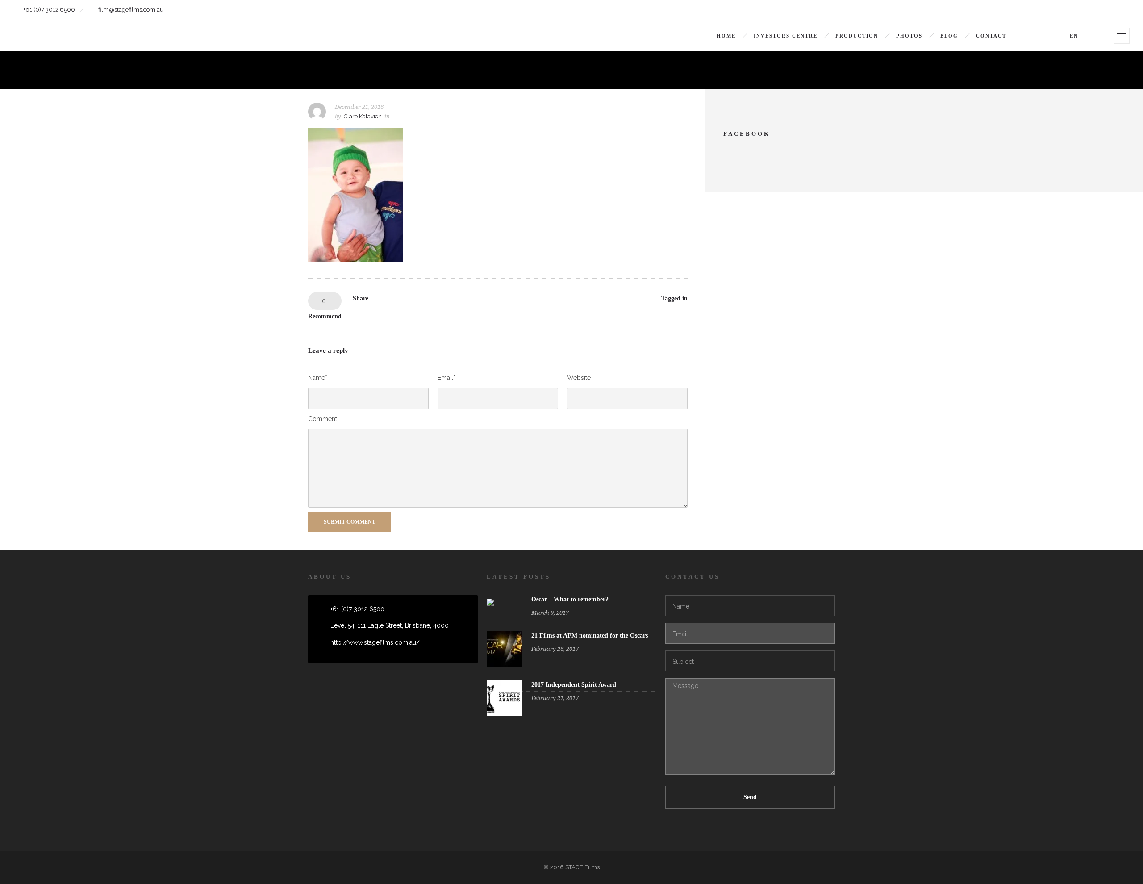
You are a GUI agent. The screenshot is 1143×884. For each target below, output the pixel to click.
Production (856, 35)
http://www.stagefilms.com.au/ (375, 642)
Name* (317, 377)
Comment (322, 418)
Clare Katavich (363, 116)
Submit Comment (349, 522)
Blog (949, 35)
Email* (446, 377)
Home (726, 35)
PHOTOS (909, 35)
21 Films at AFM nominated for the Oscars (589, 635)
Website (579, 377)
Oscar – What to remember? (570, 599)
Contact (991, 35)
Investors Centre (786, 35)
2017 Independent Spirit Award (573, 684)
